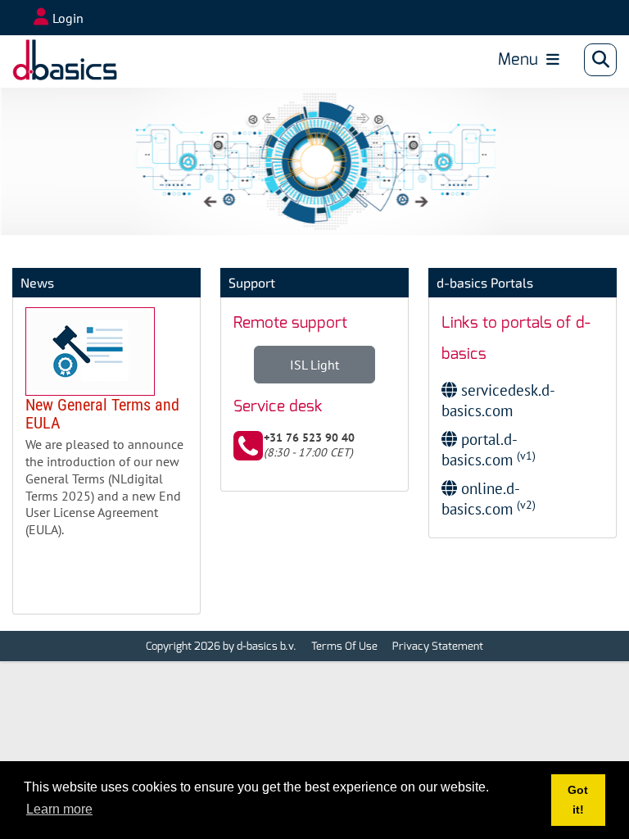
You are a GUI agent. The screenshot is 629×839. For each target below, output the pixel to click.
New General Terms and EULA (106, 429)
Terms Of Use (344, 646)
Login (68, 18)
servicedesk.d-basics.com (498, 399)
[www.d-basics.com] (64, 59)
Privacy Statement (437, 646)
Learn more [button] (59, 809)
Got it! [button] (578, 799)
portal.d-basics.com (488, 449)
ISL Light (314, 364)
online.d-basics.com (488, 498)
